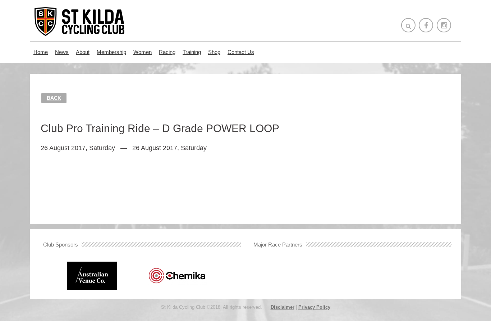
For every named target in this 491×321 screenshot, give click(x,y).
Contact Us (241, 52)
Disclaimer (282, 307)
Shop (214, 52)
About (83, 52)
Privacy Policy (314, 307)
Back (54, 98)
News (62, 52)
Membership (111, 52)
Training (192, 52)
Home (40, 52)
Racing (167, 52)
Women (142, 52)
